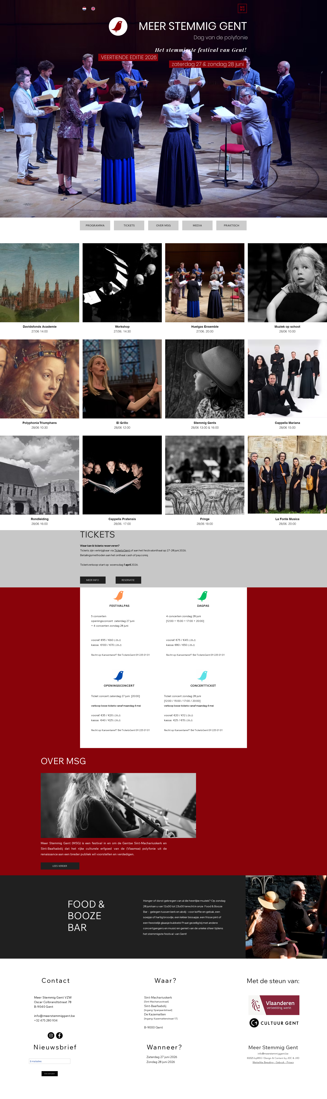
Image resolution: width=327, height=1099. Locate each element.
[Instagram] (51, 1035)
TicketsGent (122, 550)
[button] (242, 8)
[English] (93, 8)
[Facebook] (59, 1035)
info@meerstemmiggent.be (54, 1016)
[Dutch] (84, 8)
